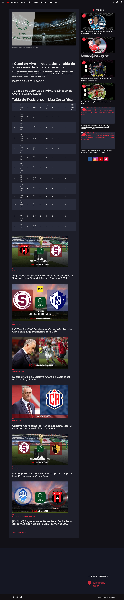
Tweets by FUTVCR (19, 532)
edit (13, 268)
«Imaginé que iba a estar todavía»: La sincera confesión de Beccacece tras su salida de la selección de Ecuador (96, 127)
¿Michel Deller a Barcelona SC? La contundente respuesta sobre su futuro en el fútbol (96, 151)
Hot (44, 2)
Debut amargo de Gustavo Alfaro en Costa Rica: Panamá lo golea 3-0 (41, 378)
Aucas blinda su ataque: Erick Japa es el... (91, 565)
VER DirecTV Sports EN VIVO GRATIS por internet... (109, 565)
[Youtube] (100, 159)
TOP (13, 372)
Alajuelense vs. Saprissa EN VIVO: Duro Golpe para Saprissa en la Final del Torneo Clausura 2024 (42, 277)
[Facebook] (90, 159)
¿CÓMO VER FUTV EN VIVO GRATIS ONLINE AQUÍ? (55, 565)
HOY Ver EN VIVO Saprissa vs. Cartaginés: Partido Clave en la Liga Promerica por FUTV (42, 330)
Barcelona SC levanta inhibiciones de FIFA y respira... (73, 569)
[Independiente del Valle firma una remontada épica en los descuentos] (98, 68)
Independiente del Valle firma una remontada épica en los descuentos (96, 79)
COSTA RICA (16, 270)
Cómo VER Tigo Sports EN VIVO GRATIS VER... (18, 564)
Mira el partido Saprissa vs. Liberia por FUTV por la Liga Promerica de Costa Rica (42, 475)
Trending (34, 2)
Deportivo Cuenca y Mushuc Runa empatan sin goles (96, 103)
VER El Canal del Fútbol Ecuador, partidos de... (36, 564)
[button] (3, 2)
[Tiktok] (106, 159)
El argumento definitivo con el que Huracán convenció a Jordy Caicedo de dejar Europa (95, 56)
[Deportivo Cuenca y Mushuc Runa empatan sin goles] (98, 91)
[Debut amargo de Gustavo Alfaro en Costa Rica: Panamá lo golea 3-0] (40, 353)
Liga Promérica (18, 516)
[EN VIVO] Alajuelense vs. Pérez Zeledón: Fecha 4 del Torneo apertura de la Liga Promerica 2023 (42, 522)
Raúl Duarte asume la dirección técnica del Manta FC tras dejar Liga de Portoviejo (97, 32)
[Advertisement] (44, 54)
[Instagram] (95, 159)
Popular (53, 2)
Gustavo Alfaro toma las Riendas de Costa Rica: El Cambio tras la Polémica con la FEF (42, 427)
